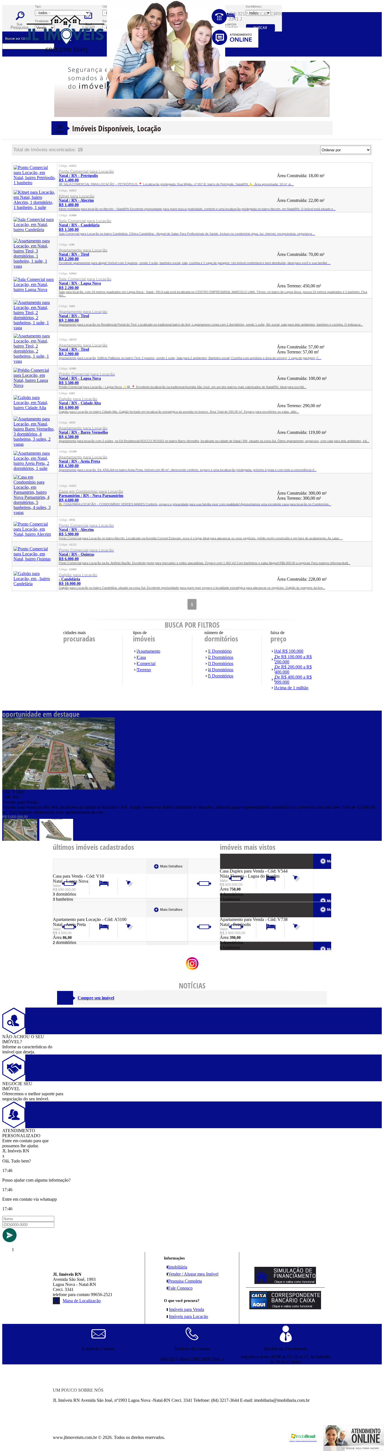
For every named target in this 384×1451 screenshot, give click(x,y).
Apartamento (148, 651)
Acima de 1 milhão (291, 687)
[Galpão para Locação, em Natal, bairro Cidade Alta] (34, 407)
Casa (141, 657)
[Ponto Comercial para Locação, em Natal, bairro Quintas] (34, 558)
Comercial (146, 663)
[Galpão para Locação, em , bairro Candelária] (34, 583)
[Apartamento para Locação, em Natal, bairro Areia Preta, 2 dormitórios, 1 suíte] (34, 468)
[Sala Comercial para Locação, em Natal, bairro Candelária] (34, 229)
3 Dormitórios (221, 663)
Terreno (144, 669)
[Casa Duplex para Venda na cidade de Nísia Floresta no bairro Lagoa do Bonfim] (240, 867)
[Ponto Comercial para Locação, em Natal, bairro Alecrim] (34, 534)
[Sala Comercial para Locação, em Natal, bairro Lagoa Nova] (34, 289)
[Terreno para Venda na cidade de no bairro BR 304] (58, 788)
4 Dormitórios (221, 669)
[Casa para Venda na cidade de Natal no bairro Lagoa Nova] (73, 872)
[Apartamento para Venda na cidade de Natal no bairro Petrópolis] (240, 915)
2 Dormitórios (221, 657)
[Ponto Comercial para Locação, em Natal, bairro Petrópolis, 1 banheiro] (34, 182)
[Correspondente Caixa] (285, 1307)
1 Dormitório (220, 651)
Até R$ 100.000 (289, 651)
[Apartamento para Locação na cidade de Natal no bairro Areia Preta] (73, 915)
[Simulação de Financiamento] (285, 1282)
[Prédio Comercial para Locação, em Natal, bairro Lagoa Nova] (34, 385)
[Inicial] (65, 65)
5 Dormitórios (221, 675)
